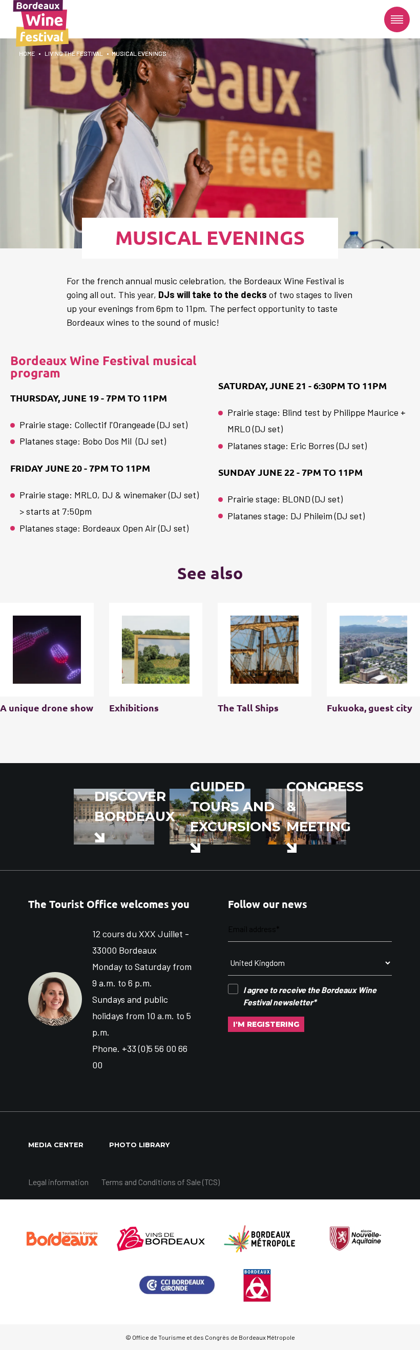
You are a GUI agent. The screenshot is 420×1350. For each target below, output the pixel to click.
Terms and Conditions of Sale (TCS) (160, 1182)
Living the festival (74, 53)
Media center (55, 1145)
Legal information (58, 1182)
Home (27, 53)
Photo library (139, 1145)
